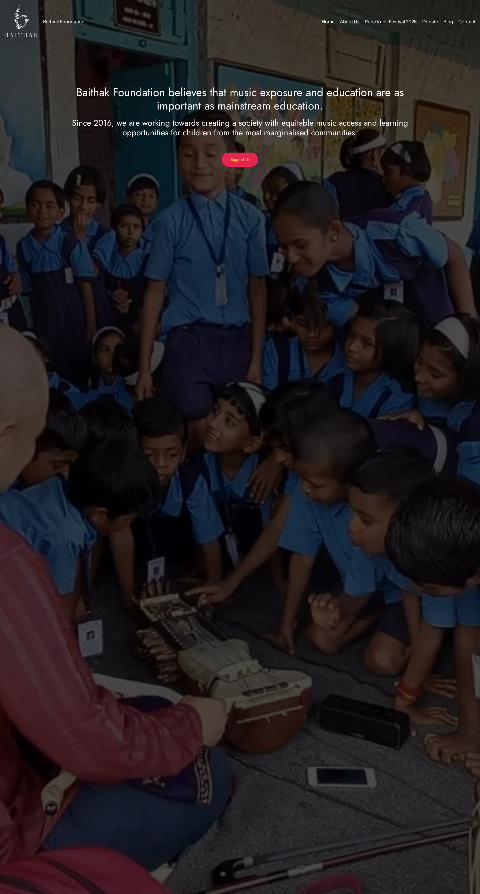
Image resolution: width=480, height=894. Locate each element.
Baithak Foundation (63, 21)
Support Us (240, 159)
